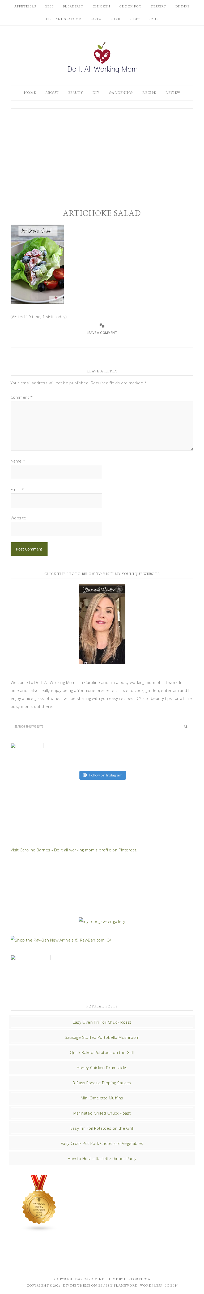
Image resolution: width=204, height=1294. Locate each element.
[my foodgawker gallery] (102, 921)
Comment (22, 397)
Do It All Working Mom (102, 59)
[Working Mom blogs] (39, 1229)
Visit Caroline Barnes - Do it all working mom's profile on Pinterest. (74, 849)
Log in (171, 1285)
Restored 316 (137, 1279)
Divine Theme (76, 1285)
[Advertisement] (102, 154)
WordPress (151, 1285)
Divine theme (104, 1279)
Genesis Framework (118, 1285)
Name (18, 461)
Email (17, 489)
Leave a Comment (102, 332)
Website (18, 517)
